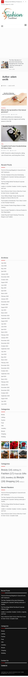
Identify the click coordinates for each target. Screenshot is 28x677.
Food (2, 422)
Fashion (3, 420)
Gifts (2, 144)
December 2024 (5, 301)
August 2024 (4, 307)
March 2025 (4, 293)
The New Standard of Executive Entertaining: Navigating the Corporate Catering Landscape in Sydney (16, 63)
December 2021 (5, 365)
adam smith (14, 114)
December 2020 (5, 387)
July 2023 (3, 324)
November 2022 (5, 343)
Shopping (3, 434)
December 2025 (5, 276)
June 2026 (3, 265)
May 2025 (3, 288)
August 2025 (4, 282)
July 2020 (3, 401)
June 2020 (3, 404)
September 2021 (5, 373)
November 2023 (5, 315)
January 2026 (4, 274)
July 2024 (3, 310)
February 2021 (5, 382)
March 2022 (4, 359)
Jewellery (3, 108)
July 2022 (3, 351)
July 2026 (3, 263)
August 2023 (4, 321)
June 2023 (3, 326)
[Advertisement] (14, 43)
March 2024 (4, 312)
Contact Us (4, 665)
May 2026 (3, 268)
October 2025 (4, 279)
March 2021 (4, 379)
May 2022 (3, 357)
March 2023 (4, 332)
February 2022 (5, 362)
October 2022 (4, 346)
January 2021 (4, 384)
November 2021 (5, 368)
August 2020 (4, 398)
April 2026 (3, 271)
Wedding (3, 436)
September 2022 (5, 348)
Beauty (3, 414)
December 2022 (5, 340)
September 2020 (5, 395)
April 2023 (3, 329)
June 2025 (3, 285)
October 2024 (4, 304)
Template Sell (11, 673)
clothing (3, 417)
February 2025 (5, 296)
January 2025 (4, 299)
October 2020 (4, 393)
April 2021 (3, 376)
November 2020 (5, 390)
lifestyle (3, 431)
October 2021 (4, 371)
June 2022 (3, 354)
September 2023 (5, 318)
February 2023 (5, 335)
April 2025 (3, 290)
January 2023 (4, 337)
